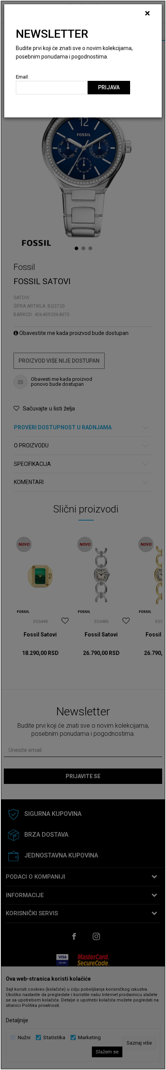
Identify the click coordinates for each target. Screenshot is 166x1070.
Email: (22, 77)
